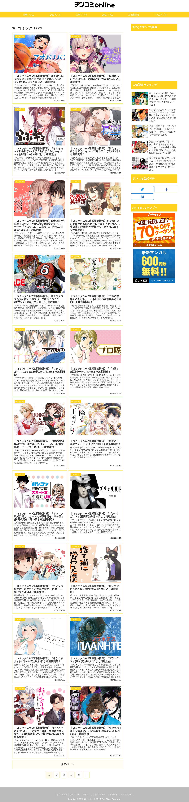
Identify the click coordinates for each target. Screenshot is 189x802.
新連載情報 (112, 794)
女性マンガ (100, 794)
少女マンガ (75, 794)
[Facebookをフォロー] (166, 189)
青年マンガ (87, 794)
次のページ (68, 764)
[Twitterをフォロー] (142, 189)
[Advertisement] (154, 55)
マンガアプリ (126, 794)
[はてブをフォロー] (142, 196)
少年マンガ (62, 794)
